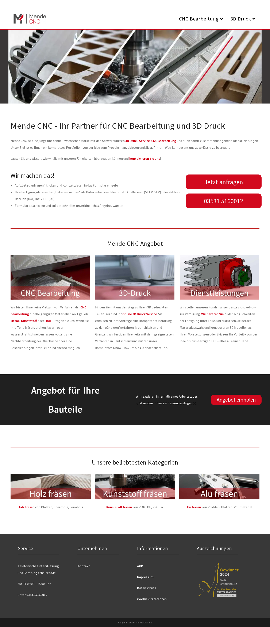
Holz (48, 321)
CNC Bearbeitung (163, 141)
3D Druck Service (137, 141)
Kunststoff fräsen (119, 507)
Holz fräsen (26, 507)
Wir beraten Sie (212, 314)
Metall (15, 321)
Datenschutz (146, 588)
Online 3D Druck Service (139, 314)
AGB (140, 566)
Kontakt (83, 566)
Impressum (145, 577)
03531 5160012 (36, 595)
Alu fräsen (193, 507)
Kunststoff (29, 321)
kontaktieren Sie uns (144, 158)
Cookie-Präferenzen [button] (152, 599)
